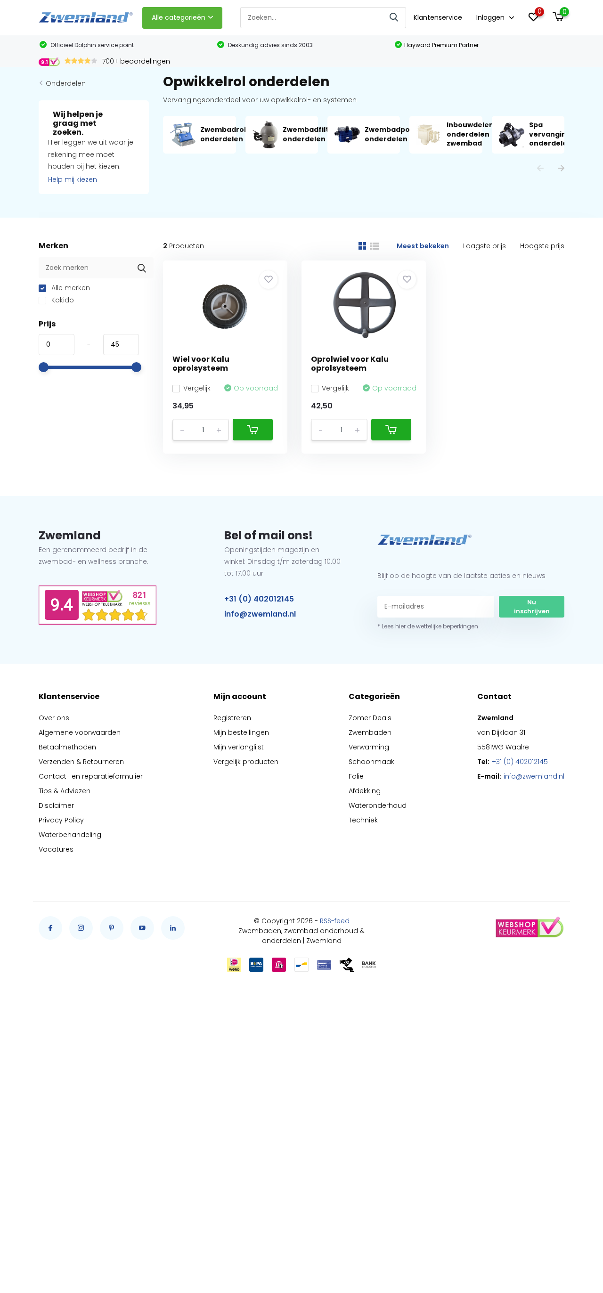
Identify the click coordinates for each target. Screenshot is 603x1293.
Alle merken (69, 288)
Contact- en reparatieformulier (91, 776)
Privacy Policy (61, 820)
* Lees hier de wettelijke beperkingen (427, 626)
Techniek (363, 820)
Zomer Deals (370, 718)
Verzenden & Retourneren (81, 761)
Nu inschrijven (532, 607)
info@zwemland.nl (260, 614)
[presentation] (540, 169)
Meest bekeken (423, 246)
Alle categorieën (178, 17)
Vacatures (56, 849)
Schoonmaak (371, 761)
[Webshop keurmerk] (529, 928)
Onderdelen (66, 83)
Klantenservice (438, 17)
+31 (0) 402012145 (259, 599)
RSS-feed (335, 921)
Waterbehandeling (70, 834)
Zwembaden (370, 732)
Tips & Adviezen (64, 791)
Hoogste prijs (542, 246)
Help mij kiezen (72, 179)
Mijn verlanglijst (238, 747)
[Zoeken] (394, 17)
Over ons (54, 718)
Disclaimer (56, 805)
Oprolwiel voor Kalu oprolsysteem (350, 364)
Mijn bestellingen (241, 732)
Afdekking (365, 791)
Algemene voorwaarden (80, 732)
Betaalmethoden (67, 747)
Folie (356, 776)
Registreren (232, 718)
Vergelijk (197, 388)
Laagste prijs (484, 246)
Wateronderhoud (378, 805)
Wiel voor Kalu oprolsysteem (200, 364)
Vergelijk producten (245, 761)
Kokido (61, 300)
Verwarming (369, 747)
